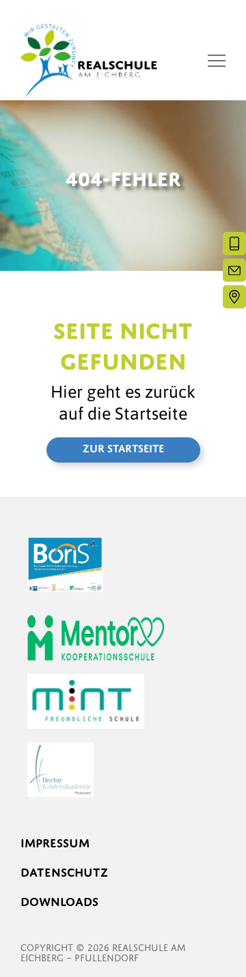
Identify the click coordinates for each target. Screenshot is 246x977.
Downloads (59, 901)
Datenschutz (64, 872)
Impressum (55, 843)
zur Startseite (123, 448)
